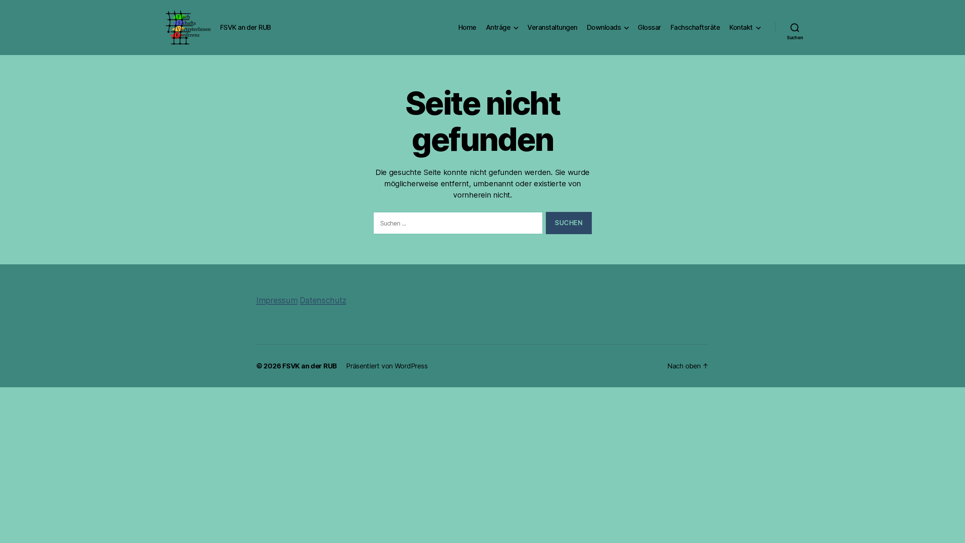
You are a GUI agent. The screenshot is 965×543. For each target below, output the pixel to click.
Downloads (604, 27)
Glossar (649, 27)
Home (467, 27)
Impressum (277, 300)
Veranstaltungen (552, 27)
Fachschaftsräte (695, 27)
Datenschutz (323, 300)
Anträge (498, 27)
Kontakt (741, 27)
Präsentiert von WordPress (386, 366)
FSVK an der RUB (309, 366)
